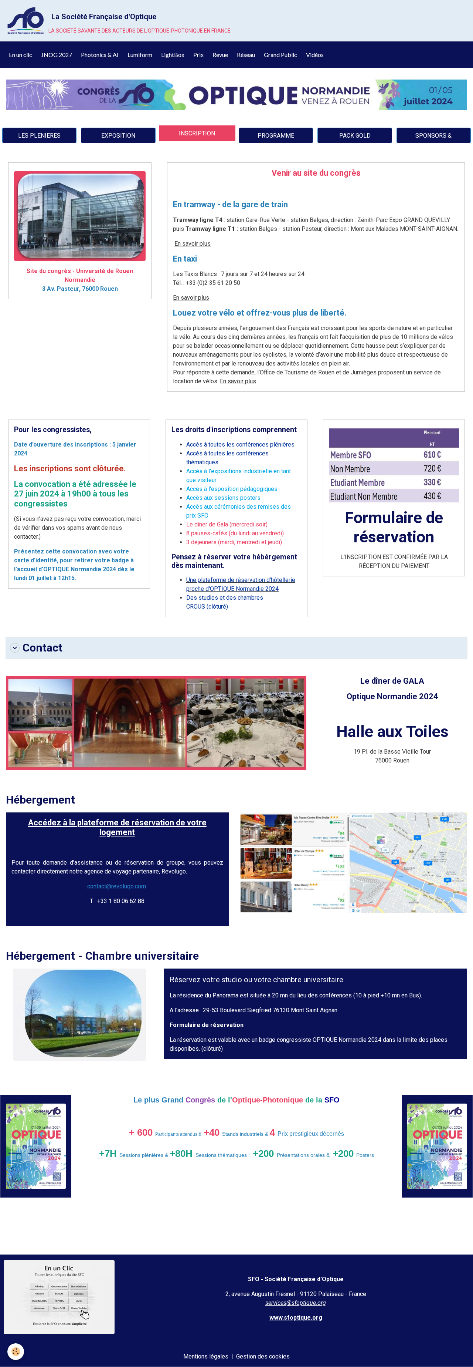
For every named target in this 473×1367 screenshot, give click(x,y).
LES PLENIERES (39, 135)
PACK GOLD (355, 135)
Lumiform (139, 54)
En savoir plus (192, 243)
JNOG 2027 (56, 54)
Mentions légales (205, 1356)
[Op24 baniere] (236, 94)
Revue (220, 54)
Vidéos (315, 54)
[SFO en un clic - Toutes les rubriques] (59, 1296)
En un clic (20, 54)
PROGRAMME (276, 135)
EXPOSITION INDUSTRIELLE (118, 137)
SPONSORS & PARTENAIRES (433, 137)
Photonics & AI (100, 54)
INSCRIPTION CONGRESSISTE (197, 135)
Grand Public (280, 54)
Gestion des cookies (263, 1356)
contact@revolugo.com (116, 886)
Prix (198, 54)
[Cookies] (15, 1351)
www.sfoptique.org (295, 1317)
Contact (42, 647)
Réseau (246, 54)
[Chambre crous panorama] (79, 1014)
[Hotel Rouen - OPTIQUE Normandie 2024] (353, 862)
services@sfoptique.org (295, 1302)
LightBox (172, 54)
